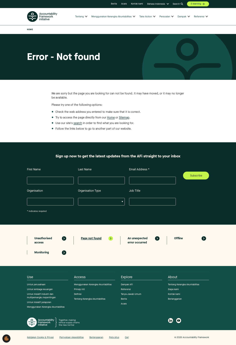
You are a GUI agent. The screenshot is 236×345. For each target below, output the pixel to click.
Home (111, 117)
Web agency (159, 337)
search (78, 123)
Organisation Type (89, 191)
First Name (34, 169)
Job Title (134, 191)
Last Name (85, 169)
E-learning (196, 3)
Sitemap (124, 117)
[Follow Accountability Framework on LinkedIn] (170, 321)
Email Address (139, 169)
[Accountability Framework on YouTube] (178, 321)
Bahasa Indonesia (156, 3)
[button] (6, 338)
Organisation (35, 191)
